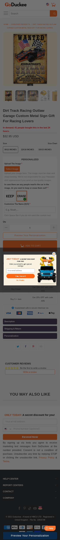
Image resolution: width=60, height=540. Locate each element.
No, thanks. (20, 280)
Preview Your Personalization (30, 535)
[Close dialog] (53, 253)
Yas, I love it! (20, 276)
